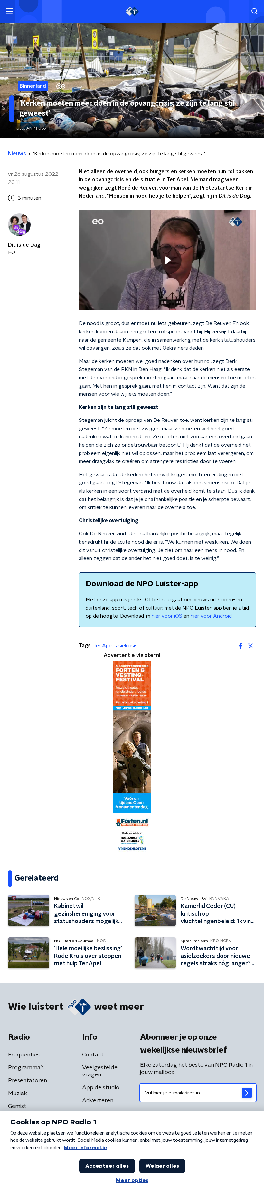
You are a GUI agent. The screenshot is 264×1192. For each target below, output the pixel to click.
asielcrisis (126, 645)
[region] (167, 260)
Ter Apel (103, 645)
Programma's (26, 1068)
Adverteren (97, 1100)
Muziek (17, 1093)
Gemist (17, 1106)
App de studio (100, 1088)
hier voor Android (211, 616)
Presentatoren (27, 1080)
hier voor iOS (167, 616)
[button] (9, 11)
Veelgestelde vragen (100, 1071)
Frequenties (24, 1055)
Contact (93, 1055)
